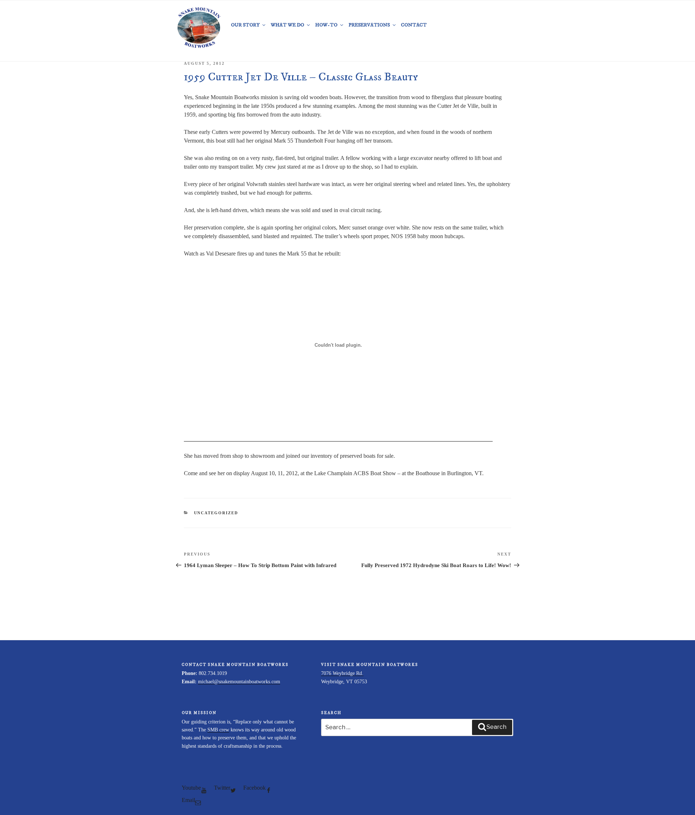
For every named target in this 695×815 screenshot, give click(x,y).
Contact (414, 25)
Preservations (369, 25)
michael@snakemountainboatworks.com (239, 681)
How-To (326, 25)
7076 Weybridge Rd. (342, 673)
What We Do (287, 25)
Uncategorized (216, 513)
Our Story (245, 25)
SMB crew (218, 729)
